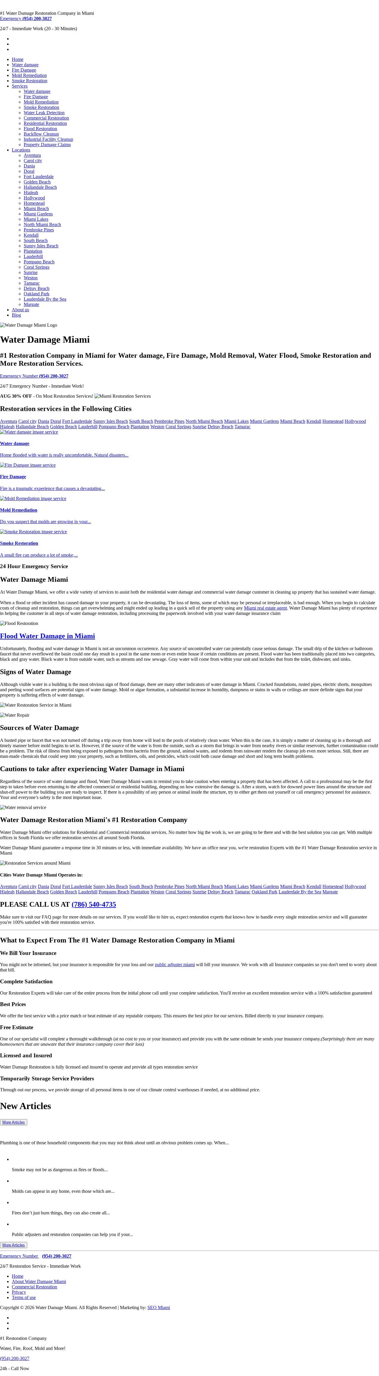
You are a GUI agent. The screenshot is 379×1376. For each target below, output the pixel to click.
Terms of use (24, 1297)
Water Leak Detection (44, 112)
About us (20, 309)
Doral (29, 171)
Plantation (33, 251)
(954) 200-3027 (14, 1358)
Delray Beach (36, 288)
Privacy (19, 1292)
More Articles (13, 1122)
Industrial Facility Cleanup (48, 139)
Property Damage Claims (47, 144)
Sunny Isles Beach (41, 245)
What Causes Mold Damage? (47, 1180)
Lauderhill (33, 256)
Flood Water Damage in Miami (47, 636)
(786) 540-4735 (94, 904)
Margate (31, 304)
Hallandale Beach (40, 187)
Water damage (25, 64)
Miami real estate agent (265, 607)
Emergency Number (34, 375)
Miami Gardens (38, 213)
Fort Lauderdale (39, 176)
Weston (31, 277)
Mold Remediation (29, 75)
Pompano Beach (39, 261)
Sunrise (31, 272)
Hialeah (31, 192)
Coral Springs (36, 267)
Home (17, 59)
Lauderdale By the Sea (45, 299)
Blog (16, 315)
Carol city (33, 160)
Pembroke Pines (39, 229)
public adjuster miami (175, 964)
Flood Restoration (40, 128)
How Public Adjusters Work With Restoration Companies (81, 1223)
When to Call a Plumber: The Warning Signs (73, 1130)
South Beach (36, 240)
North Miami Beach (42, 224)
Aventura (32, 155)
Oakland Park (36, 293)
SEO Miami (158, 1307)
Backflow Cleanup (41, 133)
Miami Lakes (36, 219)
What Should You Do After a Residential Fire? (67, 1202)
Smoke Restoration (29, 80)
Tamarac (32, 283)
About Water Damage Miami (39, 1281)
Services (20, 85)
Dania (29, 165)
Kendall (31, 235)
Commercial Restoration (46, 117)
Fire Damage (24, 69)
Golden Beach (37, 181)
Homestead (34, 203)
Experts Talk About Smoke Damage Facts (62, 1159)
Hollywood (34, 197)
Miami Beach (36, 208)
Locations (21, 149)
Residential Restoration (45, 123)
